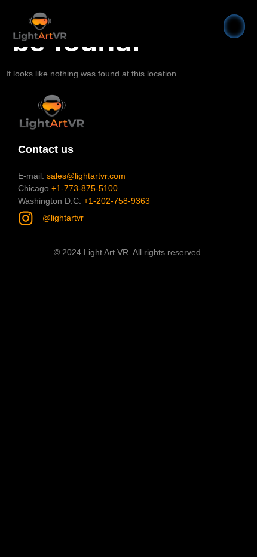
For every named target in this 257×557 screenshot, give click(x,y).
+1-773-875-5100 (84, 188)
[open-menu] (234, 26)
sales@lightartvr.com (86, 175)
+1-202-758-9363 (117, 201)
